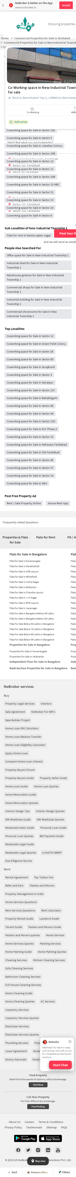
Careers (29, 1122)
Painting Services (50, 943)
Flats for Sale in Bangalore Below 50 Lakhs (32, 618)
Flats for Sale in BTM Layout (24, 602)
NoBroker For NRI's (43, 712)
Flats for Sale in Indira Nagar (24, 581)
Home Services (55, 935)
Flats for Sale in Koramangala (25, 561)
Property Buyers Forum (20, 770)
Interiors (46, 703)
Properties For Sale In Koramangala (28, 651)
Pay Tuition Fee (43, 877)
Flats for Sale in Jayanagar (23, 608)
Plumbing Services (16, 1043)
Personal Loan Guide (53, 828)
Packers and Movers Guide (44, 927)
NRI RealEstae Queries (50, 819)
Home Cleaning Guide (19, 993)
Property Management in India (24, 894)
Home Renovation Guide (20, 794)
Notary (37, 1051)
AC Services (48, 1001)
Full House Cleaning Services (23, 985)
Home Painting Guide (18, 952)
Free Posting (38, 1106)
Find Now (38, 1084)
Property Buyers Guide (19, 778)
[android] (25, 1138)
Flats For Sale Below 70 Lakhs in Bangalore (32, 629)
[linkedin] (48, 1150)
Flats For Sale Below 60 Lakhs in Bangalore (32, 623)
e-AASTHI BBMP (52, 852)
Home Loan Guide (16, 786)
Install (66, 5)
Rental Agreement (16, 877)
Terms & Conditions (50, 1122)
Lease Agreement (16, 1051)
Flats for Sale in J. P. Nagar (23, 597)
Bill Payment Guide (52, 836)
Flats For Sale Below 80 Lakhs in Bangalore (32, 634)
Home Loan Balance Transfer (23, 737)
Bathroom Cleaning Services (23, 977)
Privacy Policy (13, 1127)
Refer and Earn (14, 885)
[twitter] (28, 1150)
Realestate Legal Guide (19, 844)
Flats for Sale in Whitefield (23, 576)
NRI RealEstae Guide (18, 819)
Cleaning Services (16, 960)
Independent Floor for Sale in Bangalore (35, 662)
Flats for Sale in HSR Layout (24, 571)
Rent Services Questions (20, 910)
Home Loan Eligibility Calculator (25, 745)
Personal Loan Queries (19, 836)
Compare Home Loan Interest (24, 761)
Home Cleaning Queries (20, 1001)
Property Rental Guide (19, 918)
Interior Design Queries (50, 811)
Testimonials (34, 1127)
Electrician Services (17, 1026)
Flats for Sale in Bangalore (28, 554)
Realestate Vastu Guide (19, 828)
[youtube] (58, 1150)
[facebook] (18, 1150)
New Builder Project (17, 720)
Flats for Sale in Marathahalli (24, 566)
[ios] (50, 1138)
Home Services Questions (21, 902)
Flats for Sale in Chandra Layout (26, 592)
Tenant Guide (13, 927)
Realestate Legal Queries (20, 852)
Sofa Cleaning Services (19, 968)
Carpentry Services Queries (22, 1018)
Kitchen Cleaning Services (49, 960)
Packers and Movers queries (22, 935)
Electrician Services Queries (22, 1034)
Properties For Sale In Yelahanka (27, 656)
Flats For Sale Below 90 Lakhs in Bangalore (32, 639)
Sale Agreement (15, 712)
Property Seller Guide (53, 778)
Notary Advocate (15, 1059)
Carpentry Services (17, 1010)
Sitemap (51, 1127)
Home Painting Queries (52, 952)
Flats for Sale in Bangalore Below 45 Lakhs (32, 613)
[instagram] (38, 1150)
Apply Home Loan (16, 753)
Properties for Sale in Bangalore (30, 645)
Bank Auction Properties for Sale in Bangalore (38, 668)
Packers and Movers (42, 885)
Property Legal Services (20, 703)
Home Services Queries (19, 943)
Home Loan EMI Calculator (22, 728)
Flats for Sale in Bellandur (23, 587)
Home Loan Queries (46, 786)
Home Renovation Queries (21, 803)
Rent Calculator (51, 910)
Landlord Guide (49, 918)
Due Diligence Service (18, 861)
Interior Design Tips (17, 811)
